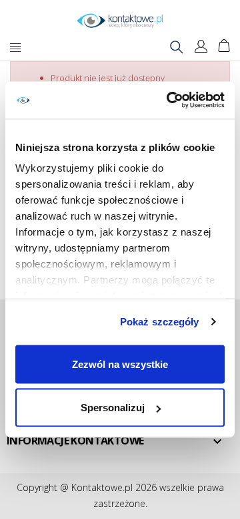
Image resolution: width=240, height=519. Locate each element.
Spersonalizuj (113, 407)
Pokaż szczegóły (159, 321)
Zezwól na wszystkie (120, 363)
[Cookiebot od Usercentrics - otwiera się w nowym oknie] (169, 100)
